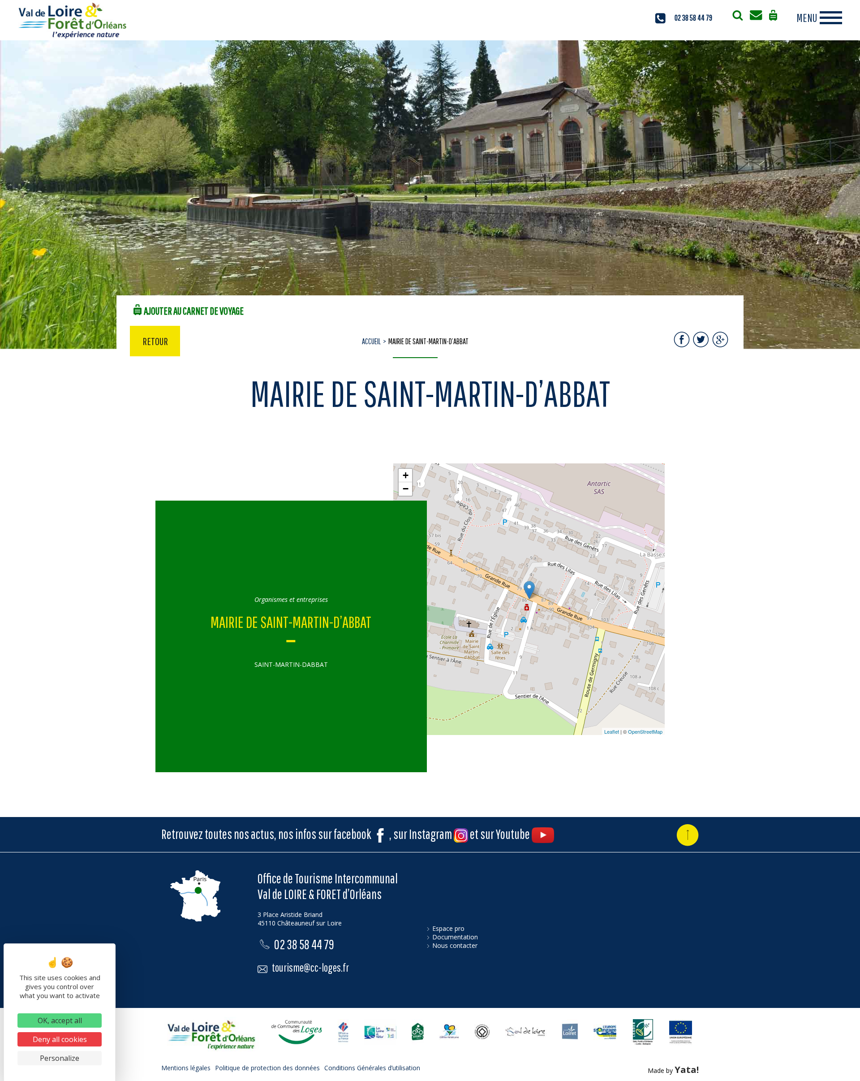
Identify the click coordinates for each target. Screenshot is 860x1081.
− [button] (405, 488)
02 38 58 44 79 (693, 17)
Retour (155, 341)
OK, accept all (60, 1020)
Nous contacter (454, 945)
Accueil (371, 341)
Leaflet (611, 731)
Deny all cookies (60, 1039)
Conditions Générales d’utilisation (372, 1068)
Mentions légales (186, 1068)
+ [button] (405, 475)
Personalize (59, 1058)
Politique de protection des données (267, 1068)
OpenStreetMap (645, 731)
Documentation (455, 937)
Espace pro (448, 928)
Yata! (687, 1070)
